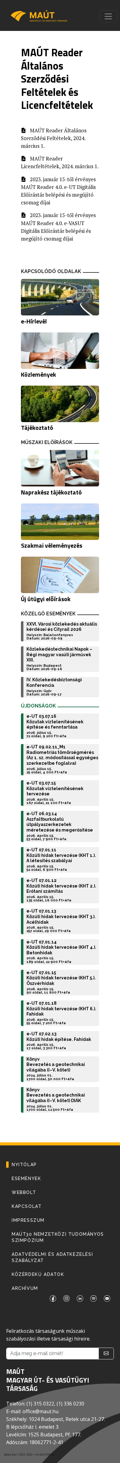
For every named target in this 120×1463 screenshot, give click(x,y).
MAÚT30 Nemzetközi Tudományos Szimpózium (58, 1237)
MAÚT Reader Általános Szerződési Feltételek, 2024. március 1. (53, 138)
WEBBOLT (24, 1192)
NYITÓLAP (24, 1164)
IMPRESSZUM (28, 1220)
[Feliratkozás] (106, 1353)
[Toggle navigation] (108, 16)
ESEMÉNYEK (26, 1178)
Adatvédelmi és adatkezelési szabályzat (52, 1257)
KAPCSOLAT (27, 1206)
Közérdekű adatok (38, 1274)
